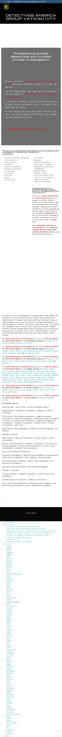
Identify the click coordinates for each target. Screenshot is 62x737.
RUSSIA (8, 692)
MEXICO (8, 660)
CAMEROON (9, 580)
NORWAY (8, 675)
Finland (29, 373)
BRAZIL (8, 576)
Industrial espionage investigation (18, 537)
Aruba (56, 359)
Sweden (51, 379)
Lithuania (46, 375)
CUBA (7, 593)
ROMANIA (9, 690)
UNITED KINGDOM (11, 723)
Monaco (24, 377)
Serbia (25, 379)
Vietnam (5, 400)
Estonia (23, 373)
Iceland (5, 375)
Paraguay (29, 361)
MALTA (8, 658)
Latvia (28, 375)
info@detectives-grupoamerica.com (28, 2)
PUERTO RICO (10, 688)
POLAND (8, 684)
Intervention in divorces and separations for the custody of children (31, 531)
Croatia (46, 371)
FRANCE (8, 617)
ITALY (8, 639)
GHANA (8, 623)
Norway (39, 377)
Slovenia (39, 379)
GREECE (8, 626)
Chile (16, 361)
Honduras (55, 351)
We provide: (31, 497)
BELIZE (8, 569)
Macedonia (5, 377)
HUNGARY (9, 632)
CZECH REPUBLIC (11, 598)
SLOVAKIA (9, 701)
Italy (17, 375)
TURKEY (8, 718)
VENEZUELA (9, 731)
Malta (12, 377)
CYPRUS (8, 595)
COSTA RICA (10, 589)
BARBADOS (9, 563)
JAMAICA (9, 641)
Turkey (14, 382)
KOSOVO (8, 645)
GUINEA (8, 628)
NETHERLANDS (10, 671)
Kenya (53, 389)
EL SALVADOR (10, 606)
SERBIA (8, 699)
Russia (11, 379)
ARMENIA (9, 554)
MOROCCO (9, 669)
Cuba (25, 351)
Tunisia (13, 392)
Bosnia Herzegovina (28, 371)
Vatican (40, 382)
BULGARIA (9, 578)
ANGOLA (8, 550)
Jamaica (5, 353)
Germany (42, 373)
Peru (35, 361)
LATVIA (8, 647)
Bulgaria (39, 371)
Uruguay (50, 361)
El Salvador (47, 351)
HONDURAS (9, 630)
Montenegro (31, 377)
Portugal (51, 377)
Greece (48, 373)
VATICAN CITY (10, 729)
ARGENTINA (9, 552)
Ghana (41, 389)
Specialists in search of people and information (23, 526)
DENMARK (9, 600)
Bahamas (50, 348)
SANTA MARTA (10, 697)
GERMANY (9, 621)
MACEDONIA (9, 656)
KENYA (8, 643)
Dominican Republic (35, 351)
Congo (11, 389)
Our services (7, 524)
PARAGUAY (9, 679)
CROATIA (9, 591)
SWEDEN (8, 708)
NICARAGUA (9, 673)
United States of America (22, 343)
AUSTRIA (9, 559)
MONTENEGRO (10, 667)
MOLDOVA (9, 662)
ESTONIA (9, 610)
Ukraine (20, 382)
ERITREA (9, 608)
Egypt (16, 389)
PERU (7, 682)
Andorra (51, 369)
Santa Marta (42, 361)
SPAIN (8, 705)
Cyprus (52, 371)
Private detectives (9, 522)
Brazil (11, 361)
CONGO (8, 587)
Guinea (47, 389)
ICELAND (9, 634)
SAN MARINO (10, 695)
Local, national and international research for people (25, 528)
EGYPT (8, 604)
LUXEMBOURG (10, 654)
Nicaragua (12, 353)
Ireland (11, 375)
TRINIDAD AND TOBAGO (13, 714)
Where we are (7, 544)
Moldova (18, 377)
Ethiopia (29, 389)
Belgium (18, 371)
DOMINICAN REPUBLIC (13, 602)
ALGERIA (9, 546)
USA (7, 727)
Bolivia (5, 361)
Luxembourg (54, 375)
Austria (5, 371)
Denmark (16, 373)
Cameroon (5, 389)
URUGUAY (9, 725)
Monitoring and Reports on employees (19, 541)
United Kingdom (29, 382)
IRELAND (9, 636)
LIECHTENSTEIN (11, 649)
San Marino (18, 379)
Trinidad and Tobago (32, 353)
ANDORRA (9, 548)
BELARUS (9, 565)
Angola (50, 387)
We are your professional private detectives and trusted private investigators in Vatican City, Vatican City (30, 151)
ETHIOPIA (9, 613)
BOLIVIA (9, 572)
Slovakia (32, 379)
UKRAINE (9, 720)
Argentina (50, 359)
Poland (44, 377)
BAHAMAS (9, 561)
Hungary (54, 373)
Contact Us (10, 712)
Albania (44, 369)
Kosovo (23, 375)
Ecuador (22, 361)
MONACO (8, 664)
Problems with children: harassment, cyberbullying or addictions (29, 533)
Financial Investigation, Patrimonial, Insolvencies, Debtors (27, 535)
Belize (12, 351)
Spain (45, 379)
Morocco (5, 392)
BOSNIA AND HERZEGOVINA (14, 574)
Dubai (48, 397)
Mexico (55, 341)
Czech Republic (7, 373)
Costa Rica (19, 351)
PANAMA (8, 677)
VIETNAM (9, 733)
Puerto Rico (6, 343)
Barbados (5, 351)
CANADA (8, 582)
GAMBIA (8, 619)
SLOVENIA (9, 703)
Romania (5, 379)
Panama (19, 353)
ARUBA (8, 557)
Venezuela (5, 363)
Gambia (36, 389)
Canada (49, 341)
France (36, 373)
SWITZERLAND (10, 710)
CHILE (8, 585)
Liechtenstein (37, 375)
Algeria (44, 387)
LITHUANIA (9, 651)
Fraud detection (11, 539)
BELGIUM (9, 567)
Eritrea (22, 389)
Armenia (42, 397)
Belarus (11, 371)
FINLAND (9, 615)
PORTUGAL (9, 686)
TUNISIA (9, 716)
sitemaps (31, 513)
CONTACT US (10, 122)
